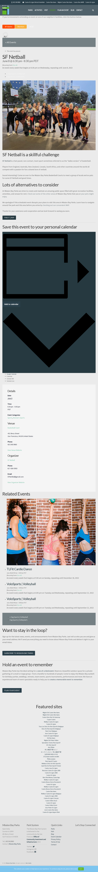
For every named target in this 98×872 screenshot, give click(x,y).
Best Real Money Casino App (51, 777)
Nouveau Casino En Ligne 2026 (51, 770)
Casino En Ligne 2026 (51, 773)
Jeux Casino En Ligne (51, 733)
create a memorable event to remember (66, 679)
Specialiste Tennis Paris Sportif (51, 743)
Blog (72, 10)
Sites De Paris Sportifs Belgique (51, 729)
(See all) (15, 65)
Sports (10, 418)
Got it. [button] (81, 869)
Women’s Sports (19, 418)
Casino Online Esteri (51, 805)
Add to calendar (11, 304)
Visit (46, 10)
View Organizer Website (16, 482)
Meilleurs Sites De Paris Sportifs (51, 763)
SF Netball (11, 460)
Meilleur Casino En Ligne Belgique (51, 794)
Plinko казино (51, 759)
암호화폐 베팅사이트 (51, 754)
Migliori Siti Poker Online (51, 740)
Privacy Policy (55, 839)
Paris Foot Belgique (51, 731)
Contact (79, 10)
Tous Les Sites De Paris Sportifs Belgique (51, 726)
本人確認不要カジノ (51, 750)
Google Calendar (11, 374)
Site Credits (28, 863)
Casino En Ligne (90, 2)
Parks (30, 10)
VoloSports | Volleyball (21, 584)
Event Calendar (56, 837)
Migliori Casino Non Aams (65, 2)
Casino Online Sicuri (51, 801)
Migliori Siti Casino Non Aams (51, 712)
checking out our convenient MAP (56, 205)
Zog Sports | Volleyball (16, 74)
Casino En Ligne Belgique (51, 736)
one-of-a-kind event (46, 671)
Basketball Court (14, 428)
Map (52, 834)
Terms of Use (55, 842)
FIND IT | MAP (9, 217)
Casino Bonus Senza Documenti (51, 782)
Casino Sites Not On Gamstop (51, 717)
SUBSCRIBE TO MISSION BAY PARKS (18, 653)
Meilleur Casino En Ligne (51, 722)
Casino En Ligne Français (51, 798)
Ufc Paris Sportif (51, 745)
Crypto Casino (51, 719)
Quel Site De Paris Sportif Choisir (51, 766)
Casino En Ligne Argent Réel (51, 812)
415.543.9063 (16, 2)
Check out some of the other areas (41, 194)
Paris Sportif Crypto (51, 761)
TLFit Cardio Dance (19, 569)
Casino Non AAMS (79, 2)
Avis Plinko (51, 747)
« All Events (10, 42)
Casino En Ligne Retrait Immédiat (35, 2)
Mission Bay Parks (15, 844)
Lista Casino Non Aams (51, 810)
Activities (38, 10)
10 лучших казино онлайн (51, 756)
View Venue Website (15, 450)
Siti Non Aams (51, 738)
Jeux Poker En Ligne (51, 808)
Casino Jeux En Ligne (51, 768)
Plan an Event (63, 10)
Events (52, 10)
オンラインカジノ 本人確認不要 (51, 752)
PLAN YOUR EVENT (12, 690)
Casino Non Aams (51, 2)
